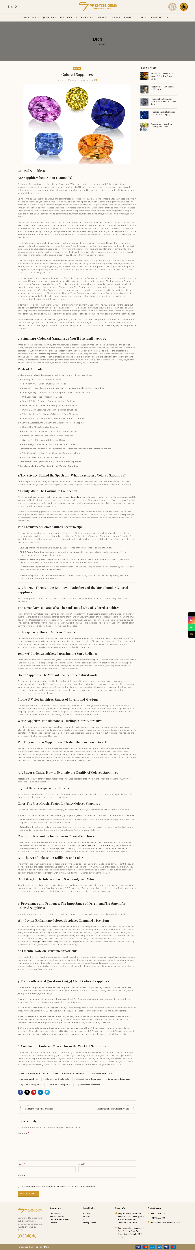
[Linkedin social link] (40, 1092)
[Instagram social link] (12, 7)
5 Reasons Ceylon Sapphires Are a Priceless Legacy (163, 113)
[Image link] (155, 1247)
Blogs (102, 44)
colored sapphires (29, 1079)
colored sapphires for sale (57, 1079)
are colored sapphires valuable (69, 1073)
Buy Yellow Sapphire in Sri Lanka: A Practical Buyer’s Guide (162, 76)
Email (81, 1164)
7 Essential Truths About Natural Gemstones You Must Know (163, 101)
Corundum (75, 497)
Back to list (77, 1107)
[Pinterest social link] (16, 7)
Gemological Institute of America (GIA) (100, 845)
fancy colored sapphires (119, 1079)
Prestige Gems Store (42, 941)
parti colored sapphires (89, 1085)
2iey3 (73, 80)
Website (21, 1175)
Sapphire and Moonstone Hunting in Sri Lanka (161, 125)
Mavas (47, 1247)
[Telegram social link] (47, 1092)
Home (93, 44)
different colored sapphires (88, 1079)
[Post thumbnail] (144, 76)
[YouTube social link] (29, 1236)
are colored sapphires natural (34, 1073)
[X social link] (27, 1092)
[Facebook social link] (8, 7)
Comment (23, 1133)
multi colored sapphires (60, 1085)
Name (21, 1164)
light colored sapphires (31, 1085)
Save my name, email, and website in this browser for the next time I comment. (58, 1186)
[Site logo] (97, 6)
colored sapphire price (101, 1073)
